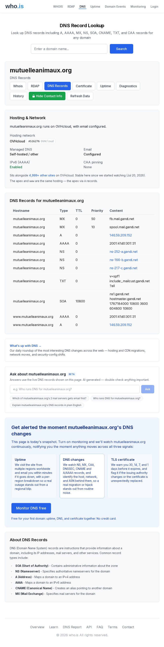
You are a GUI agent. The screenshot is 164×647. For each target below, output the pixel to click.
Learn (53, 627)
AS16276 (41, 141)
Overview (37, 627)
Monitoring (138, 6)
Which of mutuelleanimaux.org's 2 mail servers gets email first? (49, 398)
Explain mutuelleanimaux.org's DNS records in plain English (46, 405)
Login (154, 6)
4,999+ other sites (42, 175)
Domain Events (115, 6)
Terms (112, 627)
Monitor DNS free (31, 508)
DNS (83, 6)
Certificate (84, 86)
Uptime (95, 6)
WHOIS (58, 6)
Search (121, 49)
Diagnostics (128, 86)
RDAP (71, 6)
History (18, 96)
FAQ (100, 627)
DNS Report (72, 627)
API (89, 627)
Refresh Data (80, 96)
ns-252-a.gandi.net (123, 252)
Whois (18, 86)
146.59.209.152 (121, 235)
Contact (128, 627)
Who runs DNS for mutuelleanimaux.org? (116, 398)
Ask (147, 389)
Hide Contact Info (49, 96)
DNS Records (58, 86)
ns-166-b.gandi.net (124, 260)
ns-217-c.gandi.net (123, 268)
